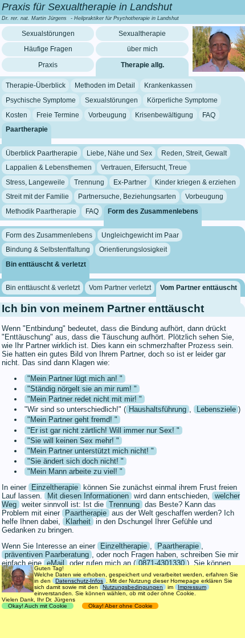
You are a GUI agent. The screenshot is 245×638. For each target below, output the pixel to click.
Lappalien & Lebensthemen (49, 167)
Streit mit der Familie (37, 197)
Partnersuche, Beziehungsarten (127, 197)
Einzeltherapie (54, 487)
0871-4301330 (161, 563)
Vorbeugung (107, 114)
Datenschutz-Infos (79, 581)
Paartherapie (27, 129)
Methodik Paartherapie (41, 211)
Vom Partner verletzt (120, 288)
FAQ (208, 114)
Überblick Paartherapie (41, 153)
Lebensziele (216, 409)
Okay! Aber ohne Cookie (120, 606)
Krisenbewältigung (164, 114)
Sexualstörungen (48, 34)
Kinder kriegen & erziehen (195, 182)
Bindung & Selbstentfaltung (48, 249)
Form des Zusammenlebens (153, 211)
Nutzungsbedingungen (133, 587)
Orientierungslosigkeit (133, 249)
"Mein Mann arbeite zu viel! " (74, 471)
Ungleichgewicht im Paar (140, 235)
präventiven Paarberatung (47, 554)
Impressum (192, 587)
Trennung (89, 182)
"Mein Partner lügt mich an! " (74, 378)
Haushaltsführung (157, 409)
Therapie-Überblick (36, 85)
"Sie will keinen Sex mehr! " (73, 440)
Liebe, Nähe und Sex (119, 153)
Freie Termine (57, 114)
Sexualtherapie (142, 34)
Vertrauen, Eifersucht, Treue (144, 167)
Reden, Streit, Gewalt (194, 153)
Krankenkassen (168, 85)
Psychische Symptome (41, 100)
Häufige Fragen (48, 49)
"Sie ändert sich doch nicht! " (75, 461)
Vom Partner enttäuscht (198, 288)
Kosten (16, 114)
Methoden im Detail (105, 85)
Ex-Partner (129, 182)
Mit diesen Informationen (88, 496)
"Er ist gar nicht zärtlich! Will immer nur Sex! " (103, 430)
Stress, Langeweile (35, 182)
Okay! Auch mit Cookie (38, 606)
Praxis (48, 65)
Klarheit (78, 521)
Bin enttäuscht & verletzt (46, 264)
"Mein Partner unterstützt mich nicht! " (90, 451)
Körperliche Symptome (182, 100)
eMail (55, 563)
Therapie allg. (142, 65)
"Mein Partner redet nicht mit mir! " (84, 399)
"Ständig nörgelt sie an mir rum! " (82, 389)
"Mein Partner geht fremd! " (72, 419)
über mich (142, 49)
